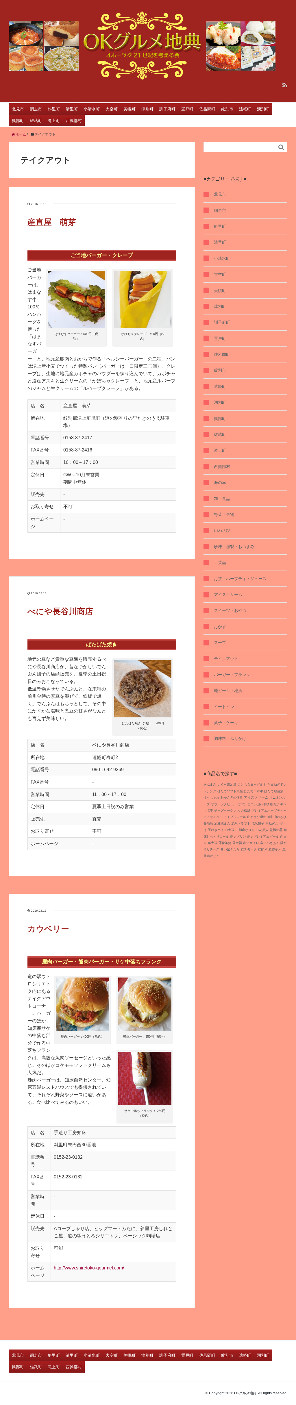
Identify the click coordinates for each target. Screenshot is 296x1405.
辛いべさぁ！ (269, 843)
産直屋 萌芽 (51, 222)
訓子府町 (167, 109)
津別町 (147, 109)
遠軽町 (245, 109)
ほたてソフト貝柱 (230, 791)
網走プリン (238, 836)
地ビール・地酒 (228, 690)
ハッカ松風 (242, 810)
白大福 (229, 830)
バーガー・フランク (232, 674)
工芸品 (220, 562)
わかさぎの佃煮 (232, 797)
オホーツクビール (223, 804)
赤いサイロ (251, 843)
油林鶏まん (222, 823)
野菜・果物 (224, 514)
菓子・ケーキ (226, 722)
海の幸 (220, 482)
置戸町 (187, 109)
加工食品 (222, 498)
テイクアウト (226, 658)
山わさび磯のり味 (260, 817)
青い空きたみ (230, 849)
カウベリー (48, 928)
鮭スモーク (249, 849)
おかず (220, 626)
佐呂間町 (207, 109)
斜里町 (54, 109)
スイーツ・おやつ (230, 610)
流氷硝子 (257, 823)
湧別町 (263, 109)
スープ (220, 642)
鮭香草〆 (275, 849)
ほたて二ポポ (253, 791)
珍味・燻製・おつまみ (234, 546)
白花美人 (262, 830)
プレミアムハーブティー (268, 810)
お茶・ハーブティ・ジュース (240, 578)
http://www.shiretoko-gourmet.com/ (89, 1267)
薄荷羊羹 (225, 843)
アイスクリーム (228, 594)
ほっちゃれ (211, 797)
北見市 (18, 109)
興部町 (18, 120)
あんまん (210, 784)
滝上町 (54, 120)
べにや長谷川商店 (60, 611)
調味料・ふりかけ (230, 738)
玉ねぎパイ (216, 830)
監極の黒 (276, 830)
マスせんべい (213, 817)
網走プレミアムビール (263, 836)
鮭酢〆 (262, 849)
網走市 (36, 109)
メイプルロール (235, 817)
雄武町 (36, 120)
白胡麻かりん (245, 830)
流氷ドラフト (240, 823)
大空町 (112, 109)
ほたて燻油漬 (273, 791)
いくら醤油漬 (226, 784)
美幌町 (129, 109)
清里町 (72, 109)
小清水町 (92, 109)
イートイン (224, 706)
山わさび (222, 530)
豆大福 (237, 843)
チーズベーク (223, 810)
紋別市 (227, 109)
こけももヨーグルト (252, 784)
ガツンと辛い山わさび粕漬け (258, 804)
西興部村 (74, 120)
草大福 (212, 843)
